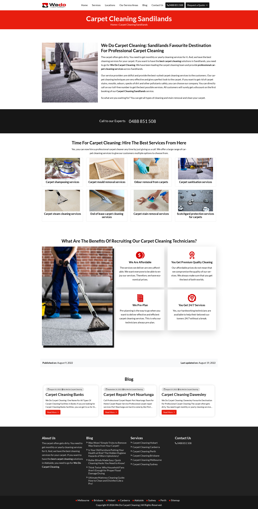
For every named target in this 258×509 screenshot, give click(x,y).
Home (84, 5)
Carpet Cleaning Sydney (145, 464)
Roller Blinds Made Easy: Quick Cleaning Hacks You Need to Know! (106, 462)
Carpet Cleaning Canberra (146, 447)
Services (96, 5)
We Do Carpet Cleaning (127, 504)
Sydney (152, 500)
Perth (163, 500)
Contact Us (157, 5)
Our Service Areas (128, 5)
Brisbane (98, 500)
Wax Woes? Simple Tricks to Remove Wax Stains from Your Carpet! (107, 444)
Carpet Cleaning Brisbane (146, 455)
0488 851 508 (176, 5)
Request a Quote (196, 5)
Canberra (125, 500)
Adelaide (139, 500)
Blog (144, 5)
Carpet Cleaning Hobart (145, 442)
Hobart (111, 500)
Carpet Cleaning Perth (144, 451)
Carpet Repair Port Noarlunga (129, 394)
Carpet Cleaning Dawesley (184, 394)
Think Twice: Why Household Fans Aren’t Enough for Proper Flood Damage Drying (106, 470)
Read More (52, 412)
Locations (110, 5)
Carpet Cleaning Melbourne (147, 459)
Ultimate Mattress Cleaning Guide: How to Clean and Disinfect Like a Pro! (106, 480)
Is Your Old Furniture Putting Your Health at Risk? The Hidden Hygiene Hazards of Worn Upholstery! (107, 452)
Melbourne (83, 500)
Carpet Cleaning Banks (65, 394)
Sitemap (175, 500)
